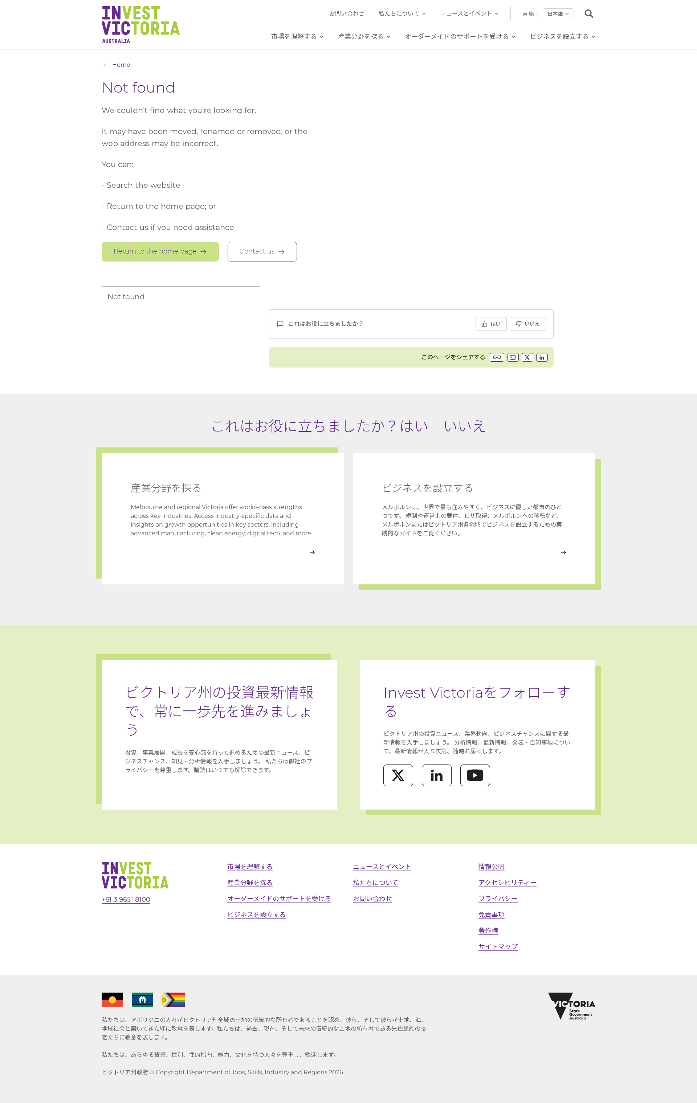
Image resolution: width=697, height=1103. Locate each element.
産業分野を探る (250, 883)
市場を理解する (250, 867)
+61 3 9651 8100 (126, 900)
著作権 (488, 931)
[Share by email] (513, 357)
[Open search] (589, 13)
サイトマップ (498, 947)
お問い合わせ (346, 13)
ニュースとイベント (466, 13)
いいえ (532, 324)
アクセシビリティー (507, 883)
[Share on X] (527, 357)
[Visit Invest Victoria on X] (398, 775)
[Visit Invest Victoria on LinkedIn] (437, 775)
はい (495, 324)
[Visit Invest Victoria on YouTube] (475, 775)
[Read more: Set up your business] (474, 552)
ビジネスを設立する (256, 915)
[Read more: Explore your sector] (223, 552)
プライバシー (498, 899)
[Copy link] (497, 357)
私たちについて (399, 13)
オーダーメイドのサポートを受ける (279, 899)
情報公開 (491, 867)
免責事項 (491, 915)
